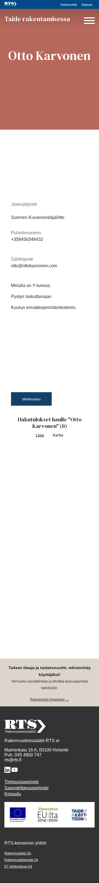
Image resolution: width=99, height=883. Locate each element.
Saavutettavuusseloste (26, 787)
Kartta (58, 435)
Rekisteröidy (69, 4)
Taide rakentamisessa (37, 18)
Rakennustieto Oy (17, 853)
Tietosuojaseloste (21, 781)
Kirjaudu (87, 4)
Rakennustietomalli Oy (21, 860)
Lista (40, 435)
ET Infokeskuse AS (18, 866)
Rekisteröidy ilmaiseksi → (49, 699)
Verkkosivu (31, 399)
